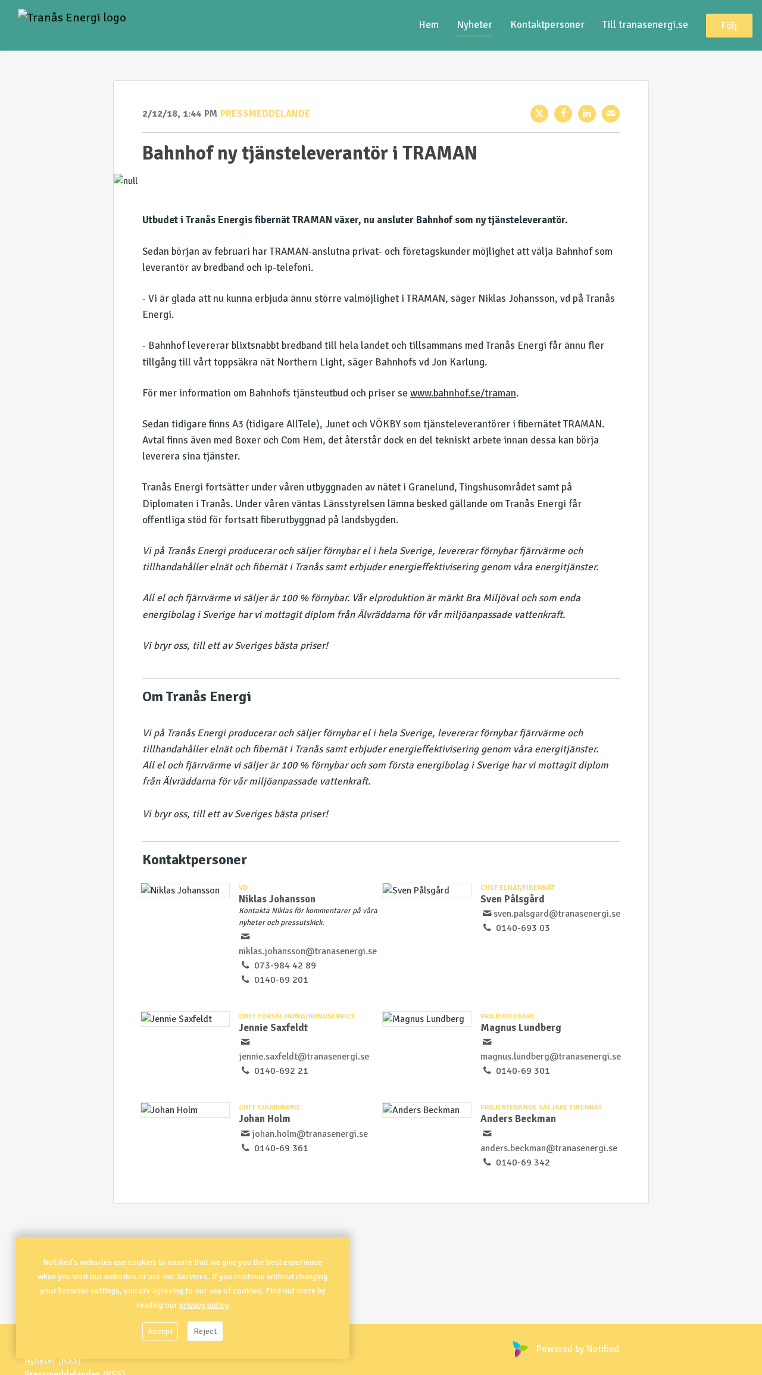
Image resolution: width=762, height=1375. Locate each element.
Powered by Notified (577, 1349)
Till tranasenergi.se (645, 24)
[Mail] (611, 114)
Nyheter (474, 24)
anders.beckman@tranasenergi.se (548, 1148)
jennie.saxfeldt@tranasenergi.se (304, 1056)
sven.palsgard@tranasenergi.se (557, 914)
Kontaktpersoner (547, 24)
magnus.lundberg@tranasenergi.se (550, 1056)
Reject (205, 1331)
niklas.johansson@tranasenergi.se (308, 951)
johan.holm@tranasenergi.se (310, 1134)
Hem (429, 24)
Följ (729, 26)
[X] (539, 114)
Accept (160, 1331)
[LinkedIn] (587, 114)
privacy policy (204, 1305)
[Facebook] (563, 114)
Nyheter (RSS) (52, 1360)
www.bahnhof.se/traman (463, 393)
